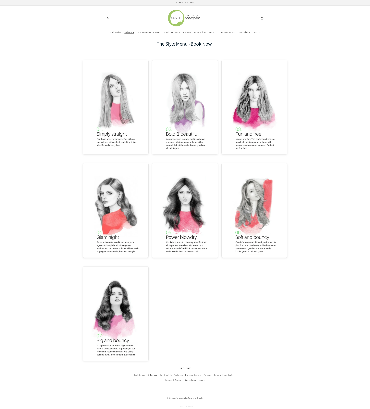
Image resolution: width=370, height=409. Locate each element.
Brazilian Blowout (193, 375)
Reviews (207, 375)
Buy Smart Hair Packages (171, 375)
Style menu (152, 375)
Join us (202, 380)
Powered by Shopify (195, 398)
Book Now (201, 43)
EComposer (189, 407)
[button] (109, 18)
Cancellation (190, 380)
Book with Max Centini (224, 375)
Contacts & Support (173, 380)
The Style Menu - (174, 43)
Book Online (139, 375)
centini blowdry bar (180, 398)
